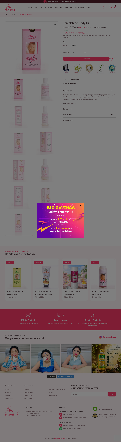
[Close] (81, 205)
